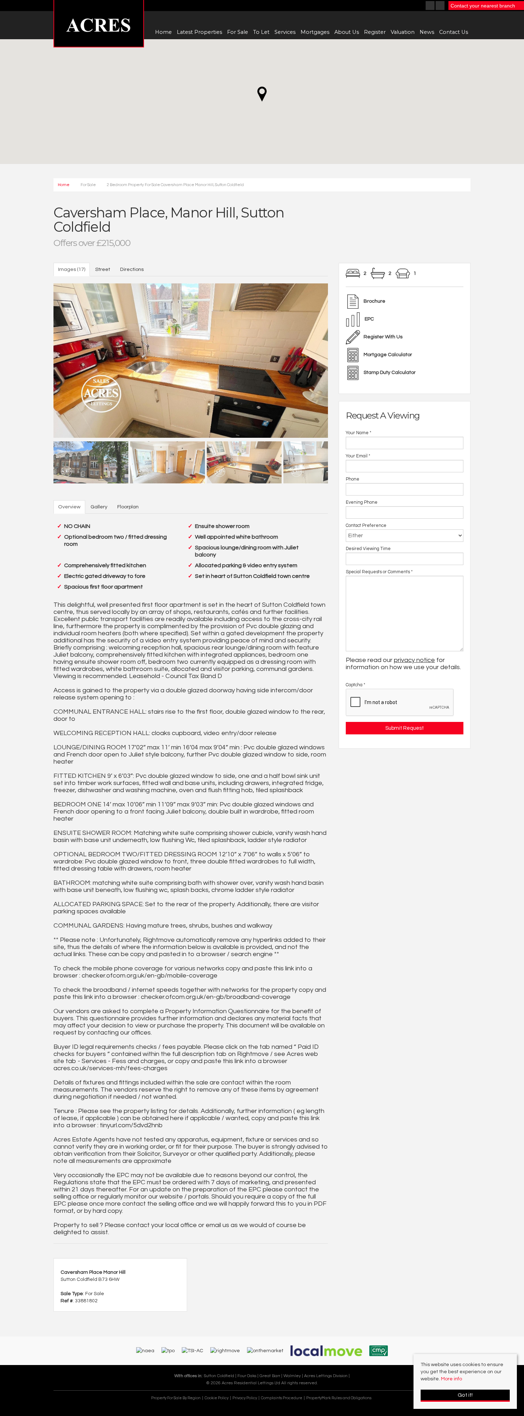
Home (163, 32)
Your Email (358, 456)
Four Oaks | (248, 1376)
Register (375, 32)
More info (451, 1378)
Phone (352, 479)
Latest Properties (199, 32)
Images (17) (71, 269)
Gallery (99, 506)
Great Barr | (271, 1376)
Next (340, 358)
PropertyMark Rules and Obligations (338, 1398)
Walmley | (293, 1376)
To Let (261, 32)
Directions (132, 269)
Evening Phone (361, 502)
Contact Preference (366, 525)
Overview (69, 506)
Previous (41, 358)
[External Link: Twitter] (441, 6)
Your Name (358, 433)
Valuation (403, 32)
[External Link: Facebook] (431, 6)
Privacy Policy (244, 1398)
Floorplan (128, 506)
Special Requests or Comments (379, 572)
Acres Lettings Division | (327, 1376)
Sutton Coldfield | (220, 1376)
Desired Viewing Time (368, 549)
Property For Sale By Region (176, 1398)
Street (102, 269)
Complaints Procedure (281, 1398)
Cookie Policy (216, 1398)
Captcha (355, 685)
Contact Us (453, 32)
